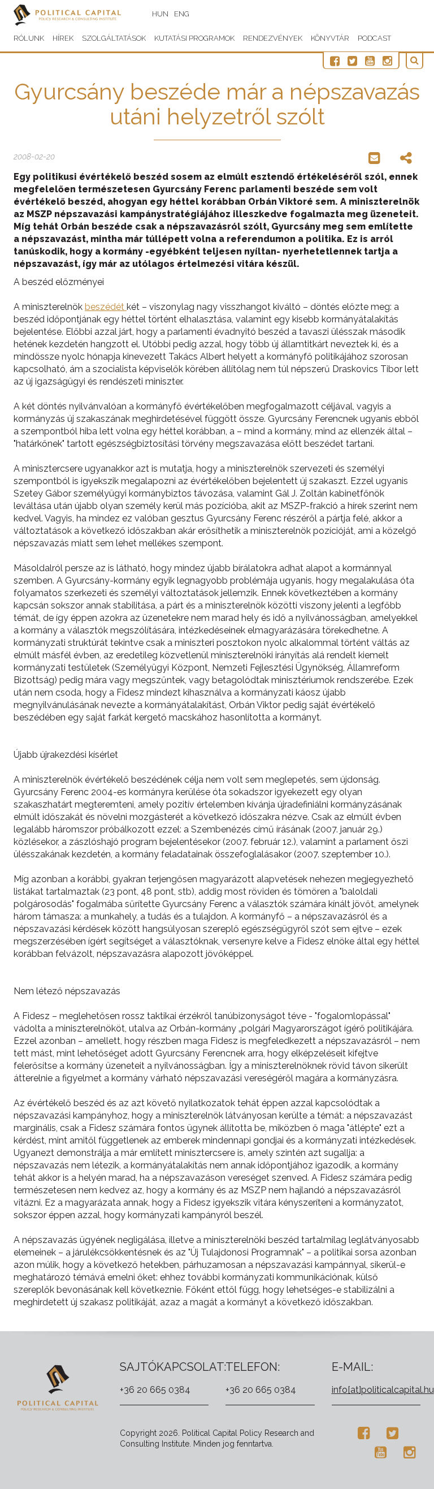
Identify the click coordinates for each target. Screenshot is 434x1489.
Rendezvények (272, 38)
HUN (160, 14)
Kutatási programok (194, 38)
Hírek (63, 38)
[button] (414, 61)
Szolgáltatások (114, 38)
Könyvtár (330, 38)
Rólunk (29, 38)
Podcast (374, 38)
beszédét (106, 306)
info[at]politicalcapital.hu (383, 1389)
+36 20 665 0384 (155, 1389)
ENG (181, 14)
